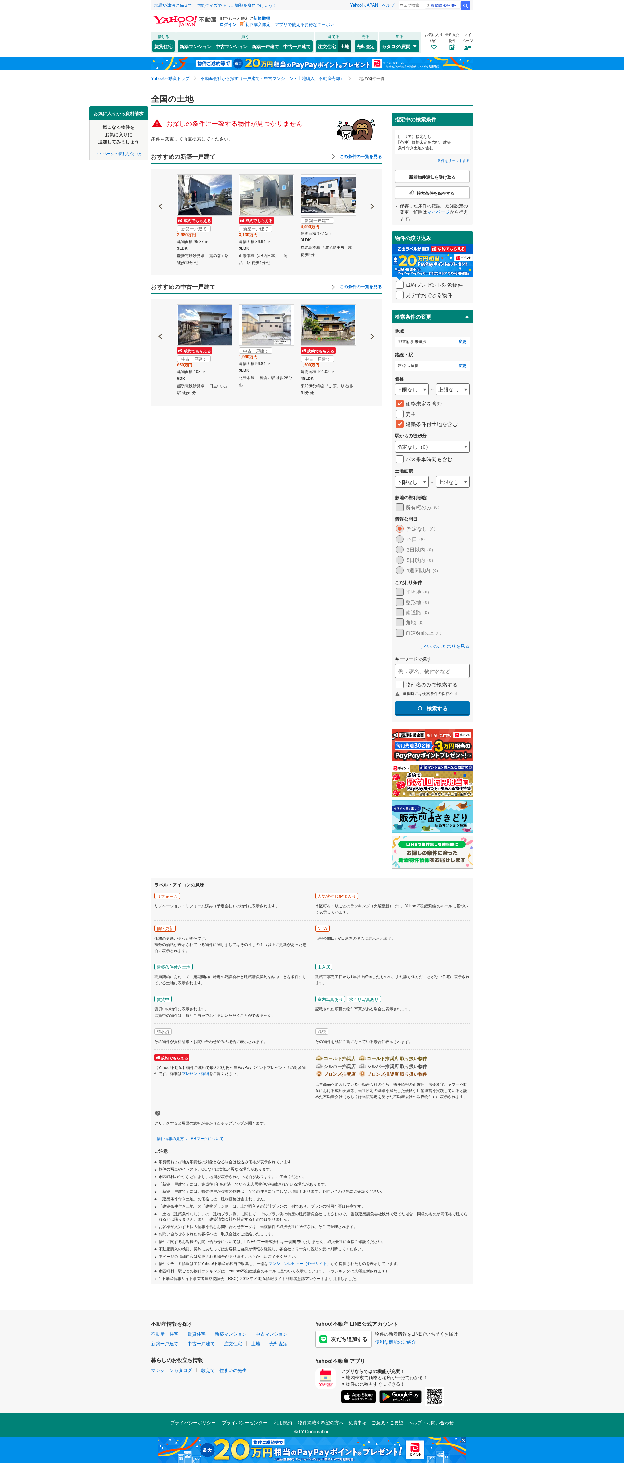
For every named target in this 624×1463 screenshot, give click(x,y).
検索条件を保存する (316, 106)
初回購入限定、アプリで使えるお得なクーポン (289, 24)
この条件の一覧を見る (360, 156)
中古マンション (232, 46)
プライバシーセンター (244, 1422)
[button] (160, 184)
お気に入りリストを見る (336, 111)
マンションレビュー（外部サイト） (299, 1263)
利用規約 (283, 1422)
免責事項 (357, 1422)
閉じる (281, 111)
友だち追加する (349, 1339)
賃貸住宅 (163, 46)
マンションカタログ (171, 1370)
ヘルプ (388, 5)
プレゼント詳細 (195, 1073)
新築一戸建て (265, 46)
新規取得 (262, 18)
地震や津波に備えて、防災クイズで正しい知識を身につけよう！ (215, 5)
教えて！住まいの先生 (224, 1370)
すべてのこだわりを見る (445, 646)
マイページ (438, 211)
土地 (344, 46)
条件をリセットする (453, 160)
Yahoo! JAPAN (364, 5)
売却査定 (366, 46)
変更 (462, 341)
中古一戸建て (297, 46)
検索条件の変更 (413, 316)
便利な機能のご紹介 (395, 1341)
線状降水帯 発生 (445, 5)
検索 (465, 5)
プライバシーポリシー (193, 1422)
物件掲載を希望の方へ (321, 1422)
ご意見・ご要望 (387, 1422)
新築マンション (196, 46)
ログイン (228, 24)
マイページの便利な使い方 (118, 153)
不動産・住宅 (164, 1333)
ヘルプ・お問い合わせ (431, 1422)
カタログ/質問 (396, 46)
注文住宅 (327, 46)
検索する (437, 708)
